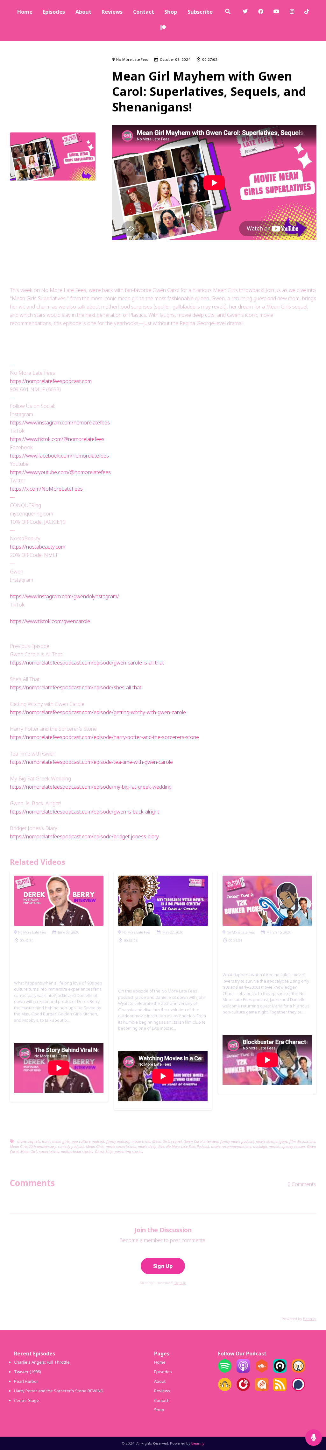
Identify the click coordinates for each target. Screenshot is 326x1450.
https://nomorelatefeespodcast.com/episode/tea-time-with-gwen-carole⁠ (91, 761)
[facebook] (261, 12)
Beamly (197, 1443)
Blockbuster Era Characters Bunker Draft (264, 959)
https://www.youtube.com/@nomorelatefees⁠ (60, 472)
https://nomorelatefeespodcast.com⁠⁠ (51, 381)
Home (24, 11)
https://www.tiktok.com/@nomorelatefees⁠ (57, 439)
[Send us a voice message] (313, 1437)
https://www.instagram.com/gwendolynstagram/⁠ (64, 596)
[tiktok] (306, 12)
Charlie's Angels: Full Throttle (42, 1362)
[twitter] (245, 12)
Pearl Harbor (26, 1381)
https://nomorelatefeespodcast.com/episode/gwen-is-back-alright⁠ (84, 811)
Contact (143, 11)
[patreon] (163, 28)
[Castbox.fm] (261, 1371)
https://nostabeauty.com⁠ (37, 546)
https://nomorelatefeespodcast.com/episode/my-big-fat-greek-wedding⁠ (91, 786)
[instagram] (292, 12)
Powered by (299, 1318)
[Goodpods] (224, 1389)
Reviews (112, 11)
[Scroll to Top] (313, 1417)
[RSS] (280, 1389)
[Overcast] (298, 1371)
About (83, 11)
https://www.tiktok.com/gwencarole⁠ (50, 621)
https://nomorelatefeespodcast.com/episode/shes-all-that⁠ (75, 687)
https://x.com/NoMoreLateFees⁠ (46, 488)
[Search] (227, 12)
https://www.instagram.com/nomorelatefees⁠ (60, 422)
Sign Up (163, 1265)
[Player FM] (243, 1389)
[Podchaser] (298, 1389)
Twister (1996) (27, 1372)
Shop (170, 11)
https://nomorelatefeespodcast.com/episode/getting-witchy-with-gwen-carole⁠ (98, 712)
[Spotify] (224, 1371)
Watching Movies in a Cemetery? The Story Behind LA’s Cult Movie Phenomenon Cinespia (162, 967)
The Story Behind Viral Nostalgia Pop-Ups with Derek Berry (50, 963)
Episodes (54, 11)
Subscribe (200, 11)
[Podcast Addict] (261, 1389)
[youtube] (276, 12)
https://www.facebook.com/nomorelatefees (59, 455)
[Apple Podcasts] (243, 1371)
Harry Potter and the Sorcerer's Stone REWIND (58, 1391)
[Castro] (280, 1371)
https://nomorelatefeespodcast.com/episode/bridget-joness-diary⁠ (84, 836)
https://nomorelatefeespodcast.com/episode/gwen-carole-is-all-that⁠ (87, 662)
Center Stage (26, 1400)
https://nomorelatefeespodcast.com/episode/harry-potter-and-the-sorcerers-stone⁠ (104, 737)
